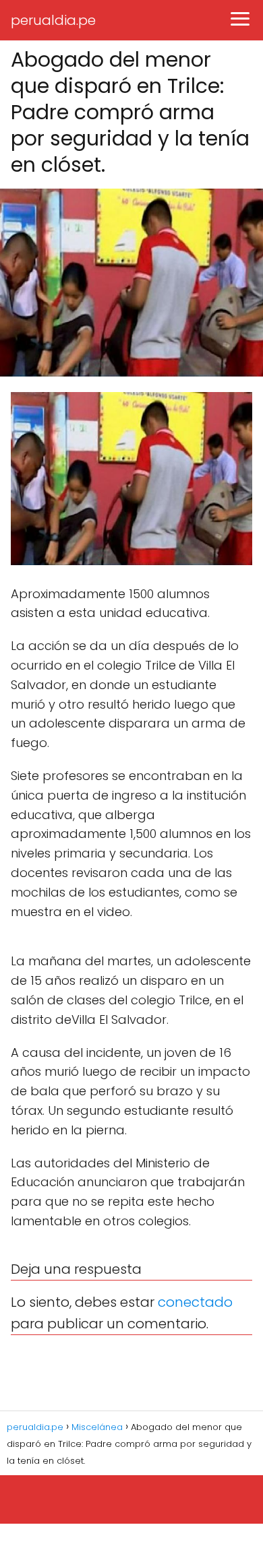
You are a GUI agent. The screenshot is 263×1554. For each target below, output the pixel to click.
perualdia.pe (53, 20)
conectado (195, 1302)
